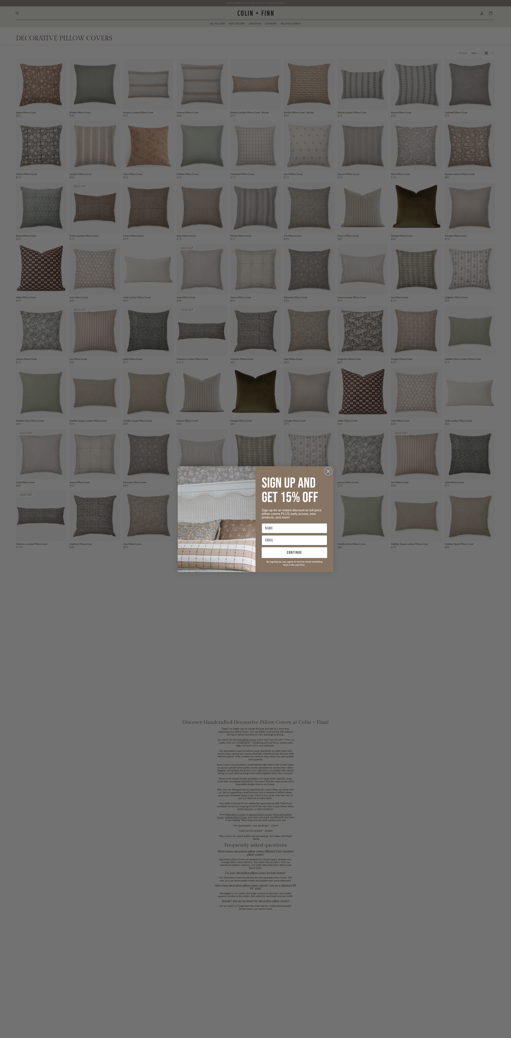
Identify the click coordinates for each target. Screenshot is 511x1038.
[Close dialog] (328, 471)
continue (294, 552)
